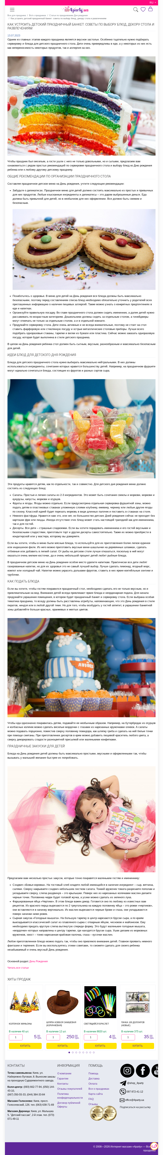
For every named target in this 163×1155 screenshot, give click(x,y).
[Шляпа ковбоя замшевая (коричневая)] (63, 1002)
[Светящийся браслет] (100, 1002)
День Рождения (38, 961)
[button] (69, 1052)
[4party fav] (143, 9)
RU (152, 2)
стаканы (48, 333)
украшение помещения (37, 597)
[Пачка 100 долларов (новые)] (137, 1002)
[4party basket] (150, 8)
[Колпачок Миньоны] (25, 1002)
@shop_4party (135, 1083)
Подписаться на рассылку (135, 1107)
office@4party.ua (134, 1100)
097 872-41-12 (134, 1091)
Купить (25, 1045)
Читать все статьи (18, 967)
